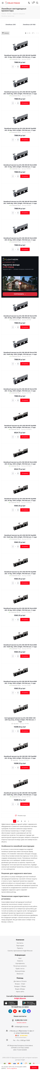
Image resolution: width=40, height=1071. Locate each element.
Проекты (20, 948)
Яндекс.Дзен (19, 1011)
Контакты (20, 943)
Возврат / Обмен (20, 986)
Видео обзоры (20, 989)
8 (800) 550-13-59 (21, 1020)
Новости (20, 961)
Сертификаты (20, 963)
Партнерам (20, 945)
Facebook (29, 1011)
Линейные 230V (10, 24)
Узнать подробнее (12, 1068)
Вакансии (20, 974)
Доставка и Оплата (20, 981)
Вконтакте (10, 1011)
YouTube (15, 1011)
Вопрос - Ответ (20, 984)
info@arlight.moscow (21, 1026)
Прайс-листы (20, 968)
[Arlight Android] (29, 1003)
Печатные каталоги (20, 966)
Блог (20, 958)
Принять (34, 1067)
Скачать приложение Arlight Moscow (20, 951)
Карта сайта (20, 991)
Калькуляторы (20, 971)
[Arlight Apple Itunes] (11, 1003)
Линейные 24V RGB (29, 24)
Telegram (24, 1011)
